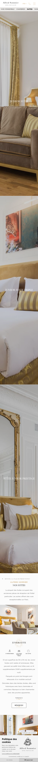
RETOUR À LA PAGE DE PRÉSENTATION (17, 579)
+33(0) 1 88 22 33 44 (29, 3)
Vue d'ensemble (7, 9)
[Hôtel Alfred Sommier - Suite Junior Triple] (19, 732)
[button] (33, 632)
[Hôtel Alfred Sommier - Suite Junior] (19, 622)
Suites (29, 9)
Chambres (20, 9)
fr (24, 4)
